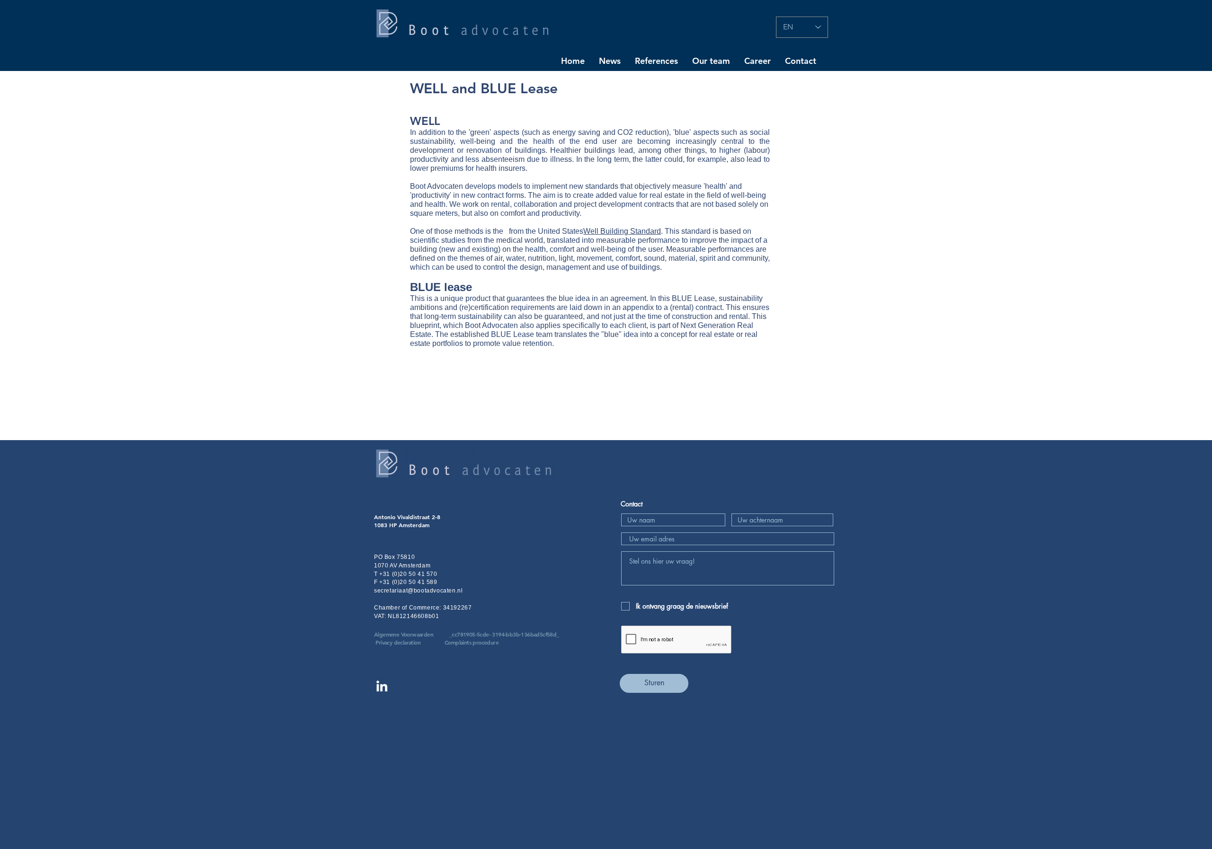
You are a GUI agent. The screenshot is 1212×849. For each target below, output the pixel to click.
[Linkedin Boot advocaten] (382, 686)
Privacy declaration (397, 642)
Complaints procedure (472, 642)
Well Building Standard (622, 231)
